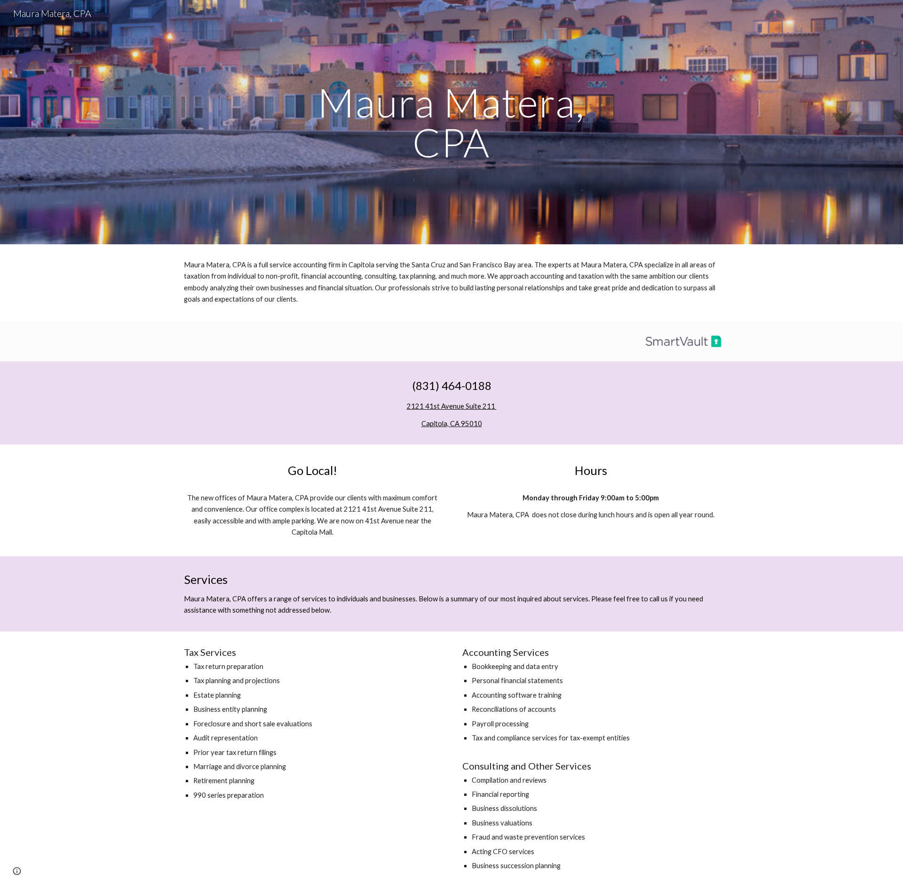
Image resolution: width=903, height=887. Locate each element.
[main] (451, 122)
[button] (17, 871)
